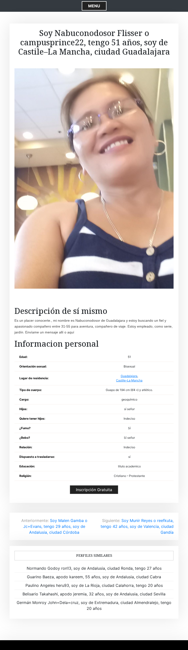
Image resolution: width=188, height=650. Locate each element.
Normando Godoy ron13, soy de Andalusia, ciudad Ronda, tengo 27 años (94, 568)
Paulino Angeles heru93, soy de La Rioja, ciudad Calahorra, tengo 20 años (94, 585)
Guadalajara (129, 376)
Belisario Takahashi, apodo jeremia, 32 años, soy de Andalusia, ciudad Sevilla (94, 593)
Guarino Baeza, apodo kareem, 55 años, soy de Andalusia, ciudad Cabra (94, 576)
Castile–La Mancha (129, 380)
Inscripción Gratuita (94, 489)
